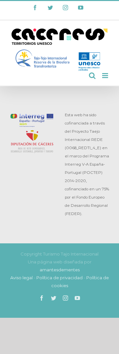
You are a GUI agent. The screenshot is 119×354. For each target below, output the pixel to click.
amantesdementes (60, 269)
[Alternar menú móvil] (105, 75)
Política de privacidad (59, 277)
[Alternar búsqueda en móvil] (92, 75)
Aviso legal (21, 277)
